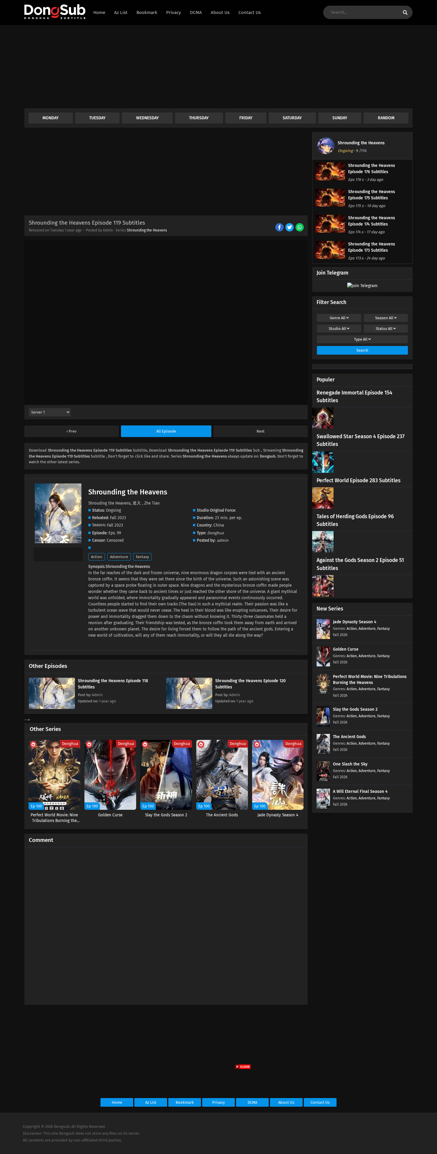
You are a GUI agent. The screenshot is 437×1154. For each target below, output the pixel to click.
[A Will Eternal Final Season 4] (323, 807)
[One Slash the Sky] (323, 779)
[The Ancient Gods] (323, 752)
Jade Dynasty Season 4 (354, 621)
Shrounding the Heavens (147, 230)
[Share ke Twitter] (290, 228)
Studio (337, 328)
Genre (337, 318)
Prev (72, 431)
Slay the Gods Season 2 (355, 709)
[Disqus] (166, 923)
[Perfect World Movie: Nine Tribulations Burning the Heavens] (323, 692)
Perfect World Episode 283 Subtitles (358, 480)
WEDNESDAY (147, 117)
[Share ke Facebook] (279, 228)
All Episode (166, 431)
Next (261, 431)
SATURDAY (292, 117)
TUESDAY (97, 117)
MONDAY (51, 117)
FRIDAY (245, 117)
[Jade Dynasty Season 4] (323, 637)
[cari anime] (405, 12)
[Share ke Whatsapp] (300, 228)
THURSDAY (199, 117)
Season (384, 318)
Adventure (119, 557)
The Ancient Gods (349, 736)
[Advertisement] (202, 66)
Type (360, 339)
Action (96, 557)
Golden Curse (346, 649)
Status (384, 328)
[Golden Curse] (323, 665)
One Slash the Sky (350, 764)
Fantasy (142, 557)
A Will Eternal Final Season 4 (360, 791)
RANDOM (386, 117)
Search (362, 350)
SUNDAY (339, 117)
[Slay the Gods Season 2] (323, 725)
